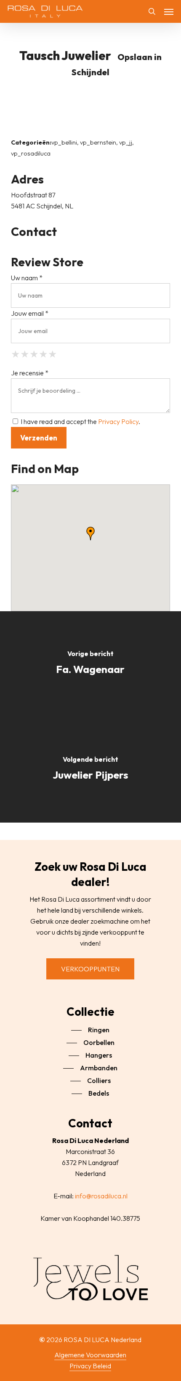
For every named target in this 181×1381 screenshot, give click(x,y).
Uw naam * (27, 277)
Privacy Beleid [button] (90, 1366)
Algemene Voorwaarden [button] (90, 1355)
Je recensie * (29, 373)
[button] (168, 11)
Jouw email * (29, 313)
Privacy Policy (118, 421)
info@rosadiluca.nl (101, 1196)
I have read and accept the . (79, 421)
